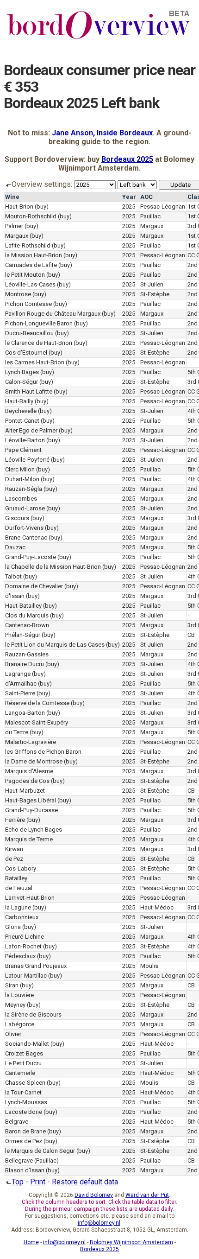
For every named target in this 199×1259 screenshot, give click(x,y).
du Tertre (16, 732)
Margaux (151, 226)
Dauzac (15, 547)
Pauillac (150, 216)
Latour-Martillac (26, 975)
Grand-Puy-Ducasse (31, 810)
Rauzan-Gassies (27, 654)
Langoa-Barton (25, 712)
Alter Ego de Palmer (31, 430)
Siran (12, 985)
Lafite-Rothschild (27, 245)
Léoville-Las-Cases (30, 284)
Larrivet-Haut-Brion (30, 897)
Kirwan (14, 849)
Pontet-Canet (22, 420)
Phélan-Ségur (22, 634)
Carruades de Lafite (31, 264)
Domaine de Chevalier (34, 586)
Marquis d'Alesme (29, 771)
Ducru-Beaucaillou (29, 333)
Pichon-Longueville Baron (39, 323)
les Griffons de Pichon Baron (43, 751)
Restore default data (85, 1181)
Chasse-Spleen (25, 1082)
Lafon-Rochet (23, 946)
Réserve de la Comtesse (37, 702)
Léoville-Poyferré (27, 459)
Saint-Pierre (20, 693)
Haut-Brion (19, 206)
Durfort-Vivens (24, 527)
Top (18, 1181)
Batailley (16, 878)
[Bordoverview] (98, 38)
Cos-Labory (20, 868)
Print (37, 1181)
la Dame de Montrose (33, 761)
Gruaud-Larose (25, 508)
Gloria (13, 926)
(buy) (42, 206)
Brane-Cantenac (26, 537)
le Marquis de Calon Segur (40, 1150)
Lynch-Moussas (26, 1102)
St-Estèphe (154, 294)
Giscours (17, 518)
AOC (146, 196)
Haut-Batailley (23, 605)
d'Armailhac (21, 683)
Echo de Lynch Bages (33, 829)
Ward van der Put (147, 1195)
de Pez (14, 858)
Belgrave (16, 1121)
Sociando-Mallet (27, 1043)
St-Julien (151, 284)
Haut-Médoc (157, 907)
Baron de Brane (25, 1131)
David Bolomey (94, 1195)
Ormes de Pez (23, 1141)
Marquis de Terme (29, 839)
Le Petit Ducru (23, 1063)
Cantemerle (20, 1072)
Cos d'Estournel (26, 352)
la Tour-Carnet (23, 1092)
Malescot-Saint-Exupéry (36, 722)
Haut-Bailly (19, 401)
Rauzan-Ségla (23, 488)
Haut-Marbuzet (25, 790)
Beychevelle (21, 410)
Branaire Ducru (24, 664)
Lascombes (21, 498)
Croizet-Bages (24, 1053)
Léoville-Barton (25, 440)
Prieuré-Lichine (24, 936)
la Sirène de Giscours (33, 1014)
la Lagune (18, 907)
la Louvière (19, 995)
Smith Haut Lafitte (28, 391)
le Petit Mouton (25, 274)
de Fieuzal (18, 887)
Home (31, 1242)
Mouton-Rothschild (30, 216)
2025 (128, 206)
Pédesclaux (20, 956)
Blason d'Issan (24, 1170)
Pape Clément (23, 449)
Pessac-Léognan (162, 206)
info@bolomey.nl (99, 1223)
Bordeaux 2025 (127, 159)
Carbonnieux (21, 917)
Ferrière (15, 819)
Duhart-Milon (22, 479)
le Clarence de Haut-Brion (38, 342)
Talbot (13, 576)
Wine (12, 196)
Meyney (15, 1004)
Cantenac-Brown (27, 625)
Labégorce (19, 1024)
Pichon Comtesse (28, 303)
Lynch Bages (22, 372)
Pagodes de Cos (27, 780)
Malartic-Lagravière (30, 741)
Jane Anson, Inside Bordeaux (102, 132)
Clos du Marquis (27, 615)
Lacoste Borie (23, 1111)
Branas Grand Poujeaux (36, 965)
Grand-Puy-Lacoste (30, 556)
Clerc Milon (20, 469)
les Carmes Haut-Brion (34, 362)
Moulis (149, 965)
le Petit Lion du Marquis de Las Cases (55, 644)
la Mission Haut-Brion (33, 255)
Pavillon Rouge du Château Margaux (52, 313)
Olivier (13, 1033)
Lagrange (18, 673)
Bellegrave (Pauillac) (32, 1160)
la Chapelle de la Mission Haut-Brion (53, 566)
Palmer (14, 226)
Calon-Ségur (21, 381)
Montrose (18, 294)
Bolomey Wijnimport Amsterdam (131, 1242)
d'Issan (15, 595)
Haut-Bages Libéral (30, 800)
